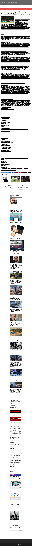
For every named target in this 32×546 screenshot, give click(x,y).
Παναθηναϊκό (23, 14)
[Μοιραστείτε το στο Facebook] (21, 189)
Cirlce (28, 172)
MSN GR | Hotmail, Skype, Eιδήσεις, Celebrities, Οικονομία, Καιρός (15, 468)
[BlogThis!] (20, 189)
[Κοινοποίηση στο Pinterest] (22, 189)
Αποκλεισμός (18, 14)
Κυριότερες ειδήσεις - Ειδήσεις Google (15, 431)
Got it (18, 3)
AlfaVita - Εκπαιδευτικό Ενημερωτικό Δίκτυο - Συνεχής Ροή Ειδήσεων (15, 437)
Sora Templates (15, 544)
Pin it (20, 172)
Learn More (15, 3)
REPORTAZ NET (12, 448)
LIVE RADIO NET (12, 442)
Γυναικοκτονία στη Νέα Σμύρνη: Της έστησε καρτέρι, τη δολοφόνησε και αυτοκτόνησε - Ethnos (15, 433)
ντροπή (21, 14)
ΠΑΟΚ (26, 14)
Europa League (28, 14)
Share (13, 172)
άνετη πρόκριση (15, 14)
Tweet (6, 172)
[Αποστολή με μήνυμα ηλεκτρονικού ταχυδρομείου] (19, 189)
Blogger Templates (19, 544)
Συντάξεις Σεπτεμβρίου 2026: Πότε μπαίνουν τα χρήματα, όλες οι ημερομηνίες (16, 310)
